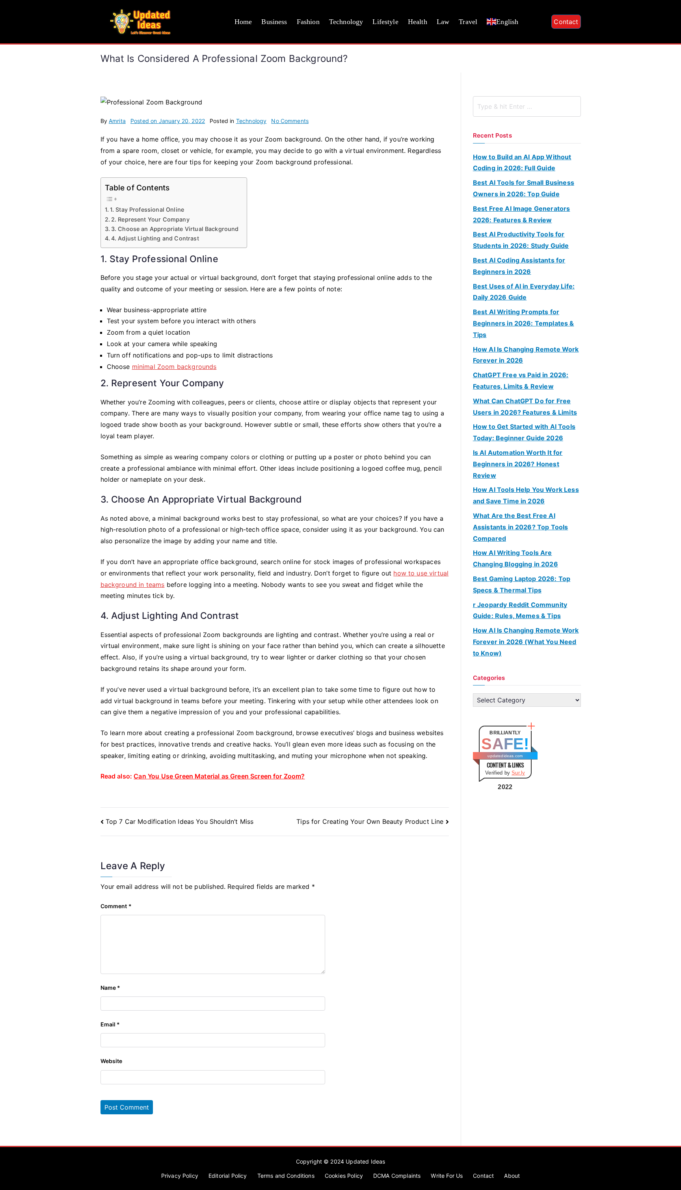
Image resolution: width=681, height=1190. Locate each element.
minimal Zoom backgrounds (174, 367)
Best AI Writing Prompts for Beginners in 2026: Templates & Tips (523, 323)
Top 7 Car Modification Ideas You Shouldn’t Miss (180, 821)
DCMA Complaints (397, 1175)
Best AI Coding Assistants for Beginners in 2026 (519, 266)
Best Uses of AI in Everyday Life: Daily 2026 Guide (524, 292)
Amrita (117, 120)
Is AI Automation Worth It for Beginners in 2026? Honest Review (518, 464)
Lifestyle (385, 22)
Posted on (167, 120)
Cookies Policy (344, 1175)
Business (274, 22)
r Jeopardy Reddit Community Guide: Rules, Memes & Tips (520, 610)
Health (417, 22)
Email (110, 1024)
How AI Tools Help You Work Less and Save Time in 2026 (526, 495)
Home (243, 22)
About (512, 1175)
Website (111, 1061)
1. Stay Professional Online (147, 209)
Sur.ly (518, 773)
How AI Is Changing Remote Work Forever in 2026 (526, 355)
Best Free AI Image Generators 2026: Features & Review (521, 214)
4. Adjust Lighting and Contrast (155, 238)
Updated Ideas (365, 1161)
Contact (566, 22)
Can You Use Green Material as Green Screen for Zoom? (219, 776)
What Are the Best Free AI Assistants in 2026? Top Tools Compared (520, 527)
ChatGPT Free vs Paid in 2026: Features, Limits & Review (521, 380)
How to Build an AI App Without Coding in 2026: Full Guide (522, 162)
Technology (346, 22)
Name (110, 987)
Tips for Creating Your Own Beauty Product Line (369, 821)
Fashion (308, 22)
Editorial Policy (227, 1175)
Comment (116, 906)
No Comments (290, 120)
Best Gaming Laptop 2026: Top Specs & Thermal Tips (521, 584)
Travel (468, 22)
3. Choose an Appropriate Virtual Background (175, 228)
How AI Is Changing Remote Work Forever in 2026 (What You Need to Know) (526, 641)
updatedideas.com (505, 756)
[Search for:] (527, 106)
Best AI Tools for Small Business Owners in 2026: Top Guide (523, 188)
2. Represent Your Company (150, 219)
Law (443, 22)
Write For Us (447, 1175)
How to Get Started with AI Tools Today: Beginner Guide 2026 (524, 432)
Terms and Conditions (285, 1175)
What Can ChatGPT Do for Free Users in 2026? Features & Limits (525, 406)
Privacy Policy (179, 1175)
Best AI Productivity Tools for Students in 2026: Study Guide (521, 240)
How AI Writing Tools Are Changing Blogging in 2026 (515, 558)
